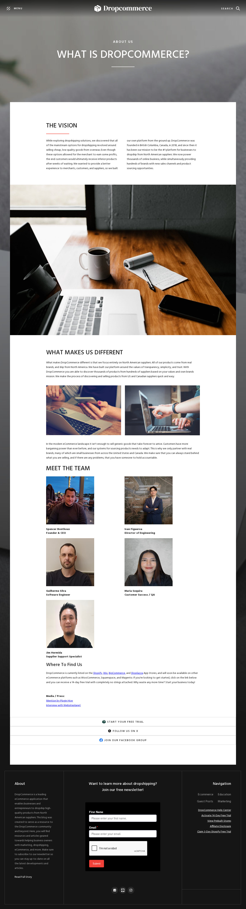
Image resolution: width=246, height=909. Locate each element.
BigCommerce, (117, 673)
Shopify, (98, 673)
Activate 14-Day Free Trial (216, 815)
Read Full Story (23, 877)
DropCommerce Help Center (214, 810)
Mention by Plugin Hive (59, 701)
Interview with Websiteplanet (63, 705)
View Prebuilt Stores (219, 821)
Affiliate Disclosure (220, 826)
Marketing (224, 801)
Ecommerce (205, 794)
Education (224, 794)
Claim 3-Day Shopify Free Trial (214, 831)
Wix (105, 673)
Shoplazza (137, 673)
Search (227, 9)
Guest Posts (205, 801)
